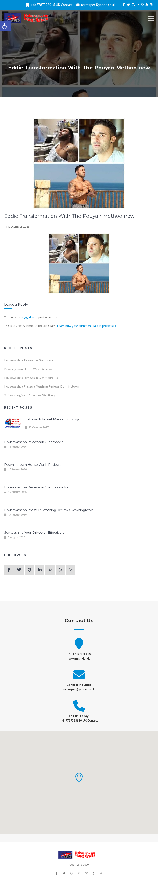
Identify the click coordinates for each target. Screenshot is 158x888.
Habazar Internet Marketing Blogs (52, 419)
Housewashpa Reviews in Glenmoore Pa (31, 378)
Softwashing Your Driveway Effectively (29, 395)
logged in (28, 317)
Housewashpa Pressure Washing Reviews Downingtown (41, 386)
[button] (79, 777)
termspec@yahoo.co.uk (98, 5)
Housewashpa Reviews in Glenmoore (29, 360)
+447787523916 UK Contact (51, 5)
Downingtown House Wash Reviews (28, 369)
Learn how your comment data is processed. (87, 326)
